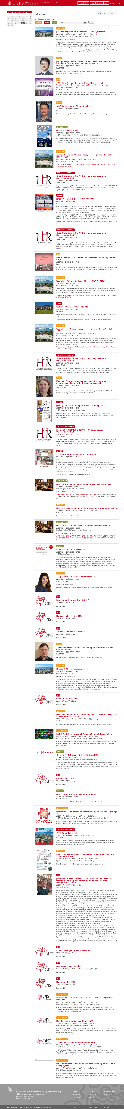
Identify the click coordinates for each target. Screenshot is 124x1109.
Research (38, 22)
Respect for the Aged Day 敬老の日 (72, 600)
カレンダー (113, 13)
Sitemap (106, 1107)
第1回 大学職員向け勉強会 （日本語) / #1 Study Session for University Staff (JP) (81, 177)
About (91, 1092)
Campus (47, 22)
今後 (99, 13)
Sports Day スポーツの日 (67, 698)
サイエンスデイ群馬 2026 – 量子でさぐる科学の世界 (77, 755)
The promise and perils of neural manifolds (76, 576)
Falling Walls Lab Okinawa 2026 (71, 549)
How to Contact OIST (23, 1098)
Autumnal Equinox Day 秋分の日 (71, 631)
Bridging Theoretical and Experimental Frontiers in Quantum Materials (84, 999)
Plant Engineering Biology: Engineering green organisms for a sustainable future (85, 855)
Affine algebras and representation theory (75, 1042)
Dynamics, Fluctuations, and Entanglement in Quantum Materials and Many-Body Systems (86, 715)
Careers (91, 1097)
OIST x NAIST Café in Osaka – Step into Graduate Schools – (84, 525)
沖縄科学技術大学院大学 (64, 494)
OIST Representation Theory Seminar (73, 106)
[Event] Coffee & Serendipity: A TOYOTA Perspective (80, 405)
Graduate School (110, 1092)
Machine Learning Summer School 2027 (74, 1021)
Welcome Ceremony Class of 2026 (72, 307)
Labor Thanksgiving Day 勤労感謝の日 (73, 950)
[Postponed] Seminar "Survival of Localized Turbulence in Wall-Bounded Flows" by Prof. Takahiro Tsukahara (86, 62)
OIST (86, 3)
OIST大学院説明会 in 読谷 (67, 130)
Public (54, 22)
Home (75, 1092)
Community (92, 1094)
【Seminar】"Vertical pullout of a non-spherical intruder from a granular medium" (84, 648)
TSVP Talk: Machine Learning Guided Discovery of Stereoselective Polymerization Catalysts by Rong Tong (82, 84)
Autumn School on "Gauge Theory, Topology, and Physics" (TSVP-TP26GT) (83, 156)
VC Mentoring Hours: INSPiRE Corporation (76, 454)
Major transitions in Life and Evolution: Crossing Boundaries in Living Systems (85, 1064)
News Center (77, 1097)
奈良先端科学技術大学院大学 (86, 494)
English (112, 3)
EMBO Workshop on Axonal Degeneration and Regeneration (84, 734)
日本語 (118, 3)
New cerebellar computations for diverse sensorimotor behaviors (86, 508)
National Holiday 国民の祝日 (69, 616)
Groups (81, 3)
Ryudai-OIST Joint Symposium (70, 669)
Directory (99, 3)
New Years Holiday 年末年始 (69, 966)
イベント (106, 1094)
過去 (105, 13)
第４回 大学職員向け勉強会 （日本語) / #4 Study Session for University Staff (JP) (81, 431)
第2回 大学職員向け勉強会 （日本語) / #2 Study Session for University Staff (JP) (81, 234)
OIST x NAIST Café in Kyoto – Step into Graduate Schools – (84, 484)
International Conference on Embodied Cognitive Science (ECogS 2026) (86, 812)
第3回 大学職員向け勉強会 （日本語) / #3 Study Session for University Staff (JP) (81, 359)
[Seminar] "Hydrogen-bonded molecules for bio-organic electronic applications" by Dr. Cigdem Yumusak (82, 382)
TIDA (74, 1107)
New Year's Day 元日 (65, 982)
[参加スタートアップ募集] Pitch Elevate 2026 (75, 199)
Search (92, 3)
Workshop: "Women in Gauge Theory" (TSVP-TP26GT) (81, 281)
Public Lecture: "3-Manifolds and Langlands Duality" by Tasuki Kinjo (85, 258)
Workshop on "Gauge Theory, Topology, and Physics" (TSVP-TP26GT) (84, 330)
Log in (106, 3)
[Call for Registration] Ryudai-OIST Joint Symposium (81, 31)
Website (70, 741)
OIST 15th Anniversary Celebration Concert (76, 794)
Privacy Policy (93, 1107)
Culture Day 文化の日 (66, 778)
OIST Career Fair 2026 (66, 833)
